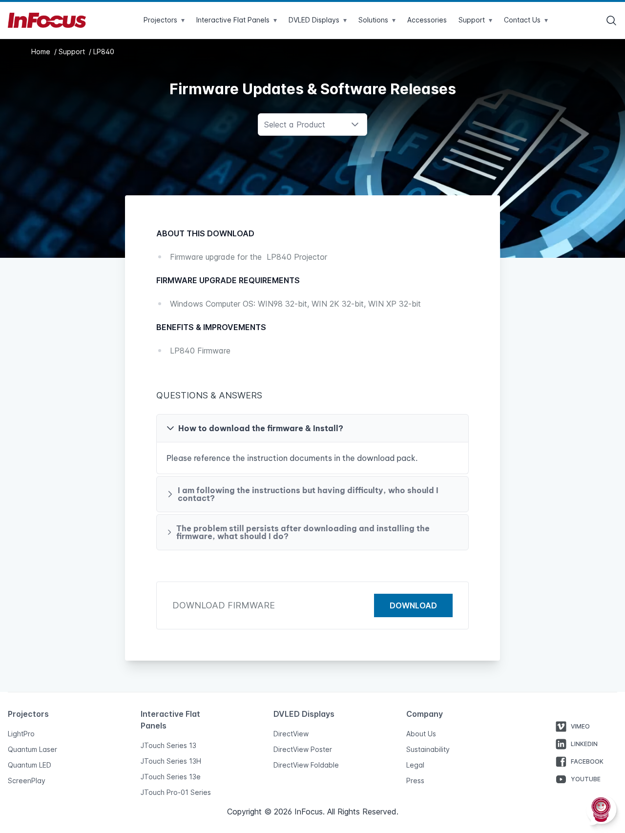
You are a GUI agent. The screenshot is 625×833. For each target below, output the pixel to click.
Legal (415, 765)
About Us (421, 733)
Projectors (164, 20)
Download (413, 605)
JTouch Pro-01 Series (176, 792)
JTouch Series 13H (171, 761)
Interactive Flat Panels (236, 20)
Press (415, 780)
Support (73, 51)
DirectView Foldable (306, 765)
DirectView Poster (302, 749)
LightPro (21, 733)
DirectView (291, 733)
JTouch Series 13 (168, 745)
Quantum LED (29, 765)
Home (41, 51)
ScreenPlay (26, 780)
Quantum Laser (32, 749)
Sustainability (428, 749)
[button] (312, 428)
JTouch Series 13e (171, 776)
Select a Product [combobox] (294, 124)
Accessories (427, 20)
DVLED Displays (318, 20)
